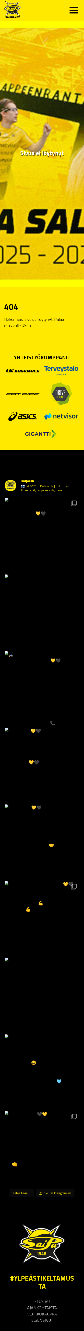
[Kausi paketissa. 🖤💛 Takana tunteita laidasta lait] (42, 1148)
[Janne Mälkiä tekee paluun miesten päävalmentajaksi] (42, 995)
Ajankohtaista (42, 1308)
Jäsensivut (42, 1320)
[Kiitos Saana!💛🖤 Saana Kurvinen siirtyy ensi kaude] (42, 765)
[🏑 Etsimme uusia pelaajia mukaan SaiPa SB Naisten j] (42, 688)
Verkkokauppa (42, 1314)
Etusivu (42, 1301)
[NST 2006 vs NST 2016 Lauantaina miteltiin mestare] (42, 1071)
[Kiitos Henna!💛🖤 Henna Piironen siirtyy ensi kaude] (42, 841)
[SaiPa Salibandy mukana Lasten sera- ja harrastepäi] (42, 535)
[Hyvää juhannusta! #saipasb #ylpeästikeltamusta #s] (42, 611)
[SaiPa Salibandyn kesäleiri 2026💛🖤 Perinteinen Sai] (42, 918)
